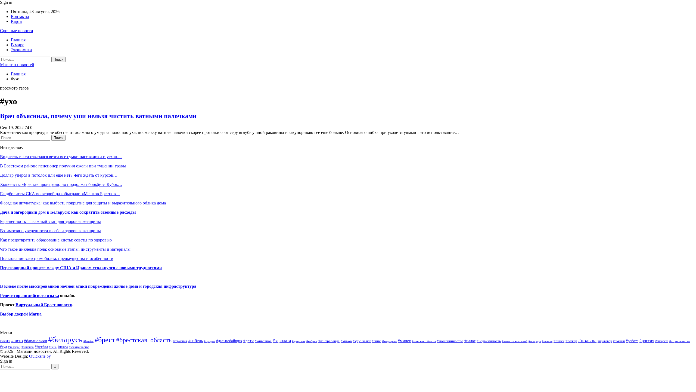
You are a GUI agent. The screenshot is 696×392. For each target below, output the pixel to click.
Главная (18, 40)
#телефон (14, 346)
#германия (180, 341)
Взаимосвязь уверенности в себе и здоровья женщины (50, 230)
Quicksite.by (40, 356)
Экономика (21, 49)
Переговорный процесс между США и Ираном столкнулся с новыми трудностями (81, 267)
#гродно (209, 341)
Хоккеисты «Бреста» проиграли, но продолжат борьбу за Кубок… (61, 184)
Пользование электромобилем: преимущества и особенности (56, 258)
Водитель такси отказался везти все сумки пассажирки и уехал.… (61, 156)
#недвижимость (489, 341)
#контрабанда (329, 341)
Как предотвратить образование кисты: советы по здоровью (56, 240)
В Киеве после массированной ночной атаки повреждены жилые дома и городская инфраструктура (98, 286)
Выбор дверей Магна (21, 314)
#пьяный (619, 341)
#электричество (79, 346)
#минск (404, 340)
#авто (17, 340)
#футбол (41, 347)
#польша (587, 340)
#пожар (571, 341)
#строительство (679, 341)
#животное (263, 341)
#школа (63, 347)
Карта (16, 21)
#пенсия (547, 341)
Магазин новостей (17, 64)
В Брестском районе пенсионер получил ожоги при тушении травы (63, 166)
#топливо (27, 346)
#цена (53, 346)
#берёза (88, 341)
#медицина (389, 341)
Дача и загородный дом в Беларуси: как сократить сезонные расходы (68, 212)
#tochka (5, 341)
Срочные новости (16, 30)
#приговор (605, 341)
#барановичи (35, 341)
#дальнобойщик (229, 341)
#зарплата (282, 340)
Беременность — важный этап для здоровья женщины (50, 221)
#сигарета (661, 341)
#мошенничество (450, 341)
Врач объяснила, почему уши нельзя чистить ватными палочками (98, 116)
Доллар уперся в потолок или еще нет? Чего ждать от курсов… (58, 175)
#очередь (535, 341)
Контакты (20, 16)
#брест (105, 340)
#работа (632, 341)
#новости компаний (514, 341)
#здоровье (298, 341)
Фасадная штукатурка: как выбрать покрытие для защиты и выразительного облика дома (83, 203)
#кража (346, 341)
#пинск (559, 341)
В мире (17, 44)
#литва (376, 341)
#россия (646, 340)
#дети (248, 341)
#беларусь (65, 339)
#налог (470, 341)
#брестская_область (144, 340)
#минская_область (424, 341)
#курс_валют (362, 341)
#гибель (195, 340)
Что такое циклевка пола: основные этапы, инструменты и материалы (65, 249)
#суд (3, 347)
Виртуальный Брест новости (43, 304)
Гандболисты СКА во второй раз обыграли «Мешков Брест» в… (60, 193)
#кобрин (311, 341)
